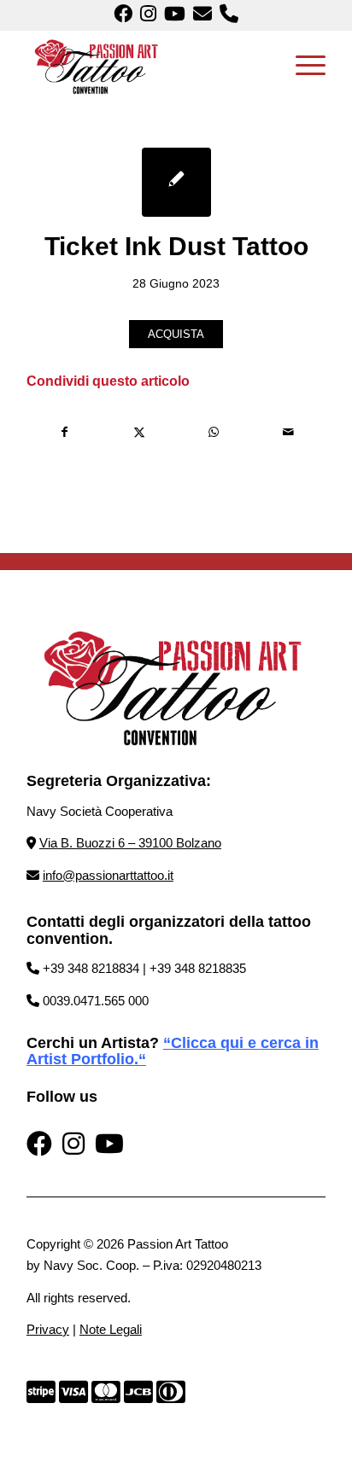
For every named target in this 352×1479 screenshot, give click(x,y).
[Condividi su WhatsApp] (213, 432)
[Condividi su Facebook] (64, 432)
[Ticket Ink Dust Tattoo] (176, 182)
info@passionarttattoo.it (108, 875)
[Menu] (302, 65)
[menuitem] (302, 65)
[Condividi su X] (139, 432)
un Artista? (116, 1042)
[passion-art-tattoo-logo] (146, 65)
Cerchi (50, 1042)
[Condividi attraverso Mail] (288, 432)
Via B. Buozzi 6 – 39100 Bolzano (130, 843)
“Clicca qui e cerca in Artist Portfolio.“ (172, 1051)
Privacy (47, 1329)
